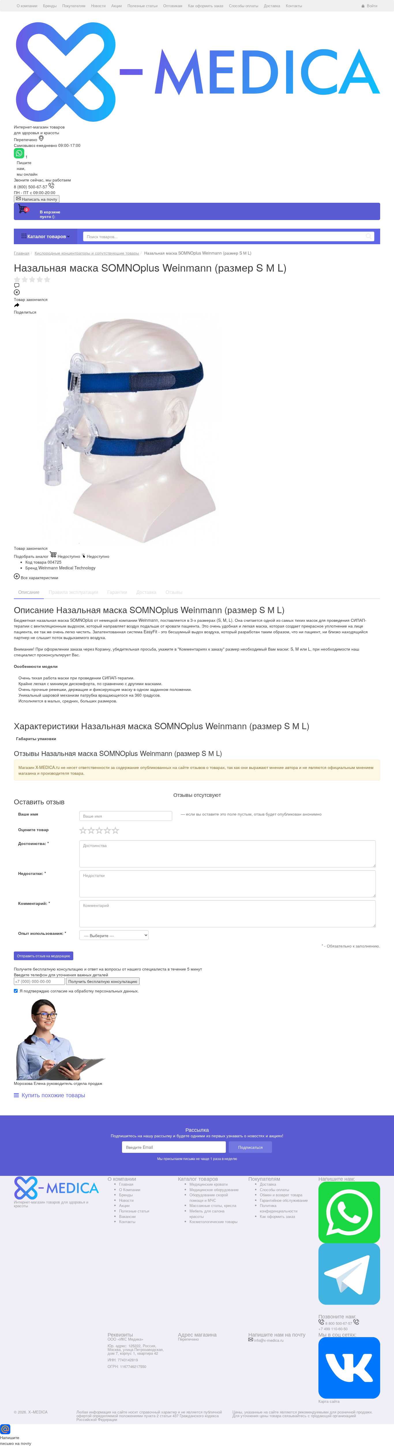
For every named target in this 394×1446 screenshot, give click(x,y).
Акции (124, 1205)
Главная (126, 1184)
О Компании (129, 1189)
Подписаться (250, 1147)
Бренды (126, 1194)
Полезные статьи (134, 1211)
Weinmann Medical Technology (66, 568)
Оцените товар (33, 829)
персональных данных (116, 991)
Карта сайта (328, 1401)
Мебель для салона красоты (207, 1213)
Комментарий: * (34, 903)
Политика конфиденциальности (278, 1208)
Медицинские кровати (209, 1184)
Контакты (127, 1221)
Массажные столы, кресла (213, 1205)
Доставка (268, 1184)
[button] (27, 6)
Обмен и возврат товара (281, 1194)
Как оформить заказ (277, 1216)
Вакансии (127, 1216)
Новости (126, 1200)
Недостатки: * (32, 873)
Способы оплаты (274, 1189)
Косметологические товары (213, 1221)
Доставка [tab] (146, 592)
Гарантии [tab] (117, 592)
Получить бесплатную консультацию (102, 981)
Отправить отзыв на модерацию (43, 955)
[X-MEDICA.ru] (197, 71)
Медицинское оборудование (214, 1189)
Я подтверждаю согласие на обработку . (79, 991)
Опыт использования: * (42, 933)
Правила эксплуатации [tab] (73, 592)
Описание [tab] (29, 592)
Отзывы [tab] (174, 592)
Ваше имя (28, 814)
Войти (372, 5)
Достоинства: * (33, 843)
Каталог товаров (46, 236)
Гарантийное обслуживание (284, 1200)
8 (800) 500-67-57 (30, 186)
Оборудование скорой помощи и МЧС (209, 1197)
